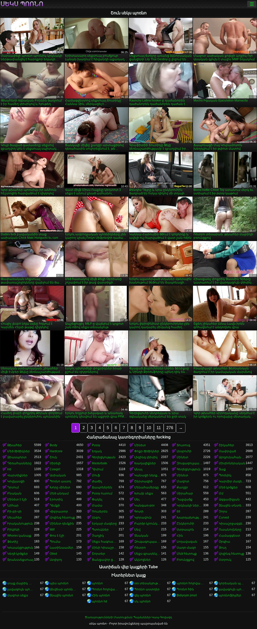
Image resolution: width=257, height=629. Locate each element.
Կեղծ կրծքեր (17, 553)
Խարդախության (190, 517)
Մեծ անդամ (59, 493)
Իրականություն (20, 523)
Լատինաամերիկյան (63, 547)
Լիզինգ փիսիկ (146, 457)
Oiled (53, 553)
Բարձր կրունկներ (147, 523)
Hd (9, 469)
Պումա (55, 541)
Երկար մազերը (104, 523)
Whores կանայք (19, 535)
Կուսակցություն (20, 547)
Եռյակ (97, 451)
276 (169, 428)
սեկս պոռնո (22, 4)
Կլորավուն (143, 517)
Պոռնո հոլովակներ (105, 589)
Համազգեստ (229, 535)
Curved (224, 517)
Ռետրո (140, 547)
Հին (180, 535)
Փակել (97, 499)
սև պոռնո (142, 601)
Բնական (14, 493)
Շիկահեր (226, 445)
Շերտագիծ (143, 481)
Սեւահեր (14, 517)
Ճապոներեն (102, 487)
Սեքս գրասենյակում (147, 553)
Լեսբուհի (184, 451)
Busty (53, 445)
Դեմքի (55, 505)
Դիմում (97, 469)
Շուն (53, 457)
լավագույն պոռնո (20, 589)
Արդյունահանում (232, 457)
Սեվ (137, 529)
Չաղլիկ (98, 535)
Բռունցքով (185, 559)
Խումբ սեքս (143, 493)
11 (159, 428)
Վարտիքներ (17, 475)
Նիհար (13, 505)
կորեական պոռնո (232, 583)
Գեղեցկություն (189, 469)
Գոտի (139, 511)
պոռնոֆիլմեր (230, 595)
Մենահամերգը (146, 487)
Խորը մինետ (60, 487)
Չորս (223, 511)
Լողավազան (187, 541)
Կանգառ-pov (144, 505)
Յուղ (222, 547)
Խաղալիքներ (145, 463)
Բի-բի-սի (14, 511)
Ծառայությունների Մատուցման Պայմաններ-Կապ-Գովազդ (128, 617)
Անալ (138, 469)
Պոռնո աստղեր (147, 589)
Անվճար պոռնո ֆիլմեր (63, 589)
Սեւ (137, 499)
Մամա (97, 505)
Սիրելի (55, 463)
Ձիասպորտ (17, 457)
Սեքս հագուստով (105, 541)
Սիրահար (185, 493)
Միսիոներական (232, 463)
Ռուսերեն (100, 511)
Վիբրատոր (59, 511)
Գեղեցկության (103, 457)
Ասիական (58, 475)
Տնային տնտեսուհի (232, 505)
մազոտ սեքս (17, 595)
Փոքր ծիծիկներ (146, 451)
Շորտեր (98, 553)
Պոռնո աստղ (60, 481)
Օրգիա (224, 541)
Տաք (222, 469)
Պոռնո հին (185, 589)
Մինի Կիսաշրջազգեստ (105, 547)
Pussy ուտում (102, 493)
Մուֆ (96, 475)
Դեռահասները (19, 463)
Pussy (96, 445)
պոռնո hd (99, 601)
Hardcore (56, 451)
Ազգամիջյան (229, 499)
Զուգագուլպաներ (190, 463)
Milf (52, 529)
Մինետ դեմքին (62, 523)
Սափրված (227, 451)
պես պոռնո (59, 583)
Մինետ (140, 445)
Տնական (141, 535)
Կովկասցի (16, 481)
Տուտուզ (183, 445)
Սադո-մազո (186, 547)
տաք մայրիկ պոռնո (20, 583)
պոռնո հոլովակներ (190, 583)
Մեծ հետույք (187, 553)
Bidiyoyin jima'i (187, 595)
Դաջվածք (184, 499)
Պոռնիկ (225, 475)
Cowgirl (55, 469)
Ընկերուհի (185, 523)
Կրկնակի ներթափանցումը (190, 505)
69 (178, 511)
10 (149, 428)
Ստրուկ (225, 559)
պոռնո (97, 583)
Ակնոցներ (142, 559)
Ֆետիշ (12, 541)
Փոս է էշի (57, 535)
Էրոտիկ (56, 499)
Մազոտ (183, 481)
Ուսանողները (230, 529)
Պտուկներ (100, 529)
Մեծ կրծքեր (228, 487)
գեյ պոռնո (142, 595)
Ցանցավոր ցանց (105, 559)
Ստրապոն (185, 529)
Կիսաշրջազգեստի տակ (232, 523)
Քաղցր (182, 487)
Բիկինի (13, 529)
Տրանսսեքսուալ (20, 559)
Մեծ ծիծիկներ (18, 451)
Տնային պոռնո (61, 595)
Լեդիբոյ (56, 559)
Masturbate (99, 463)
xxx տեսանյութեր (147, 583)
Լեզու (96, 517)
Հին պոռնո (101, 595)
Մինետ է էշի (17, 499)
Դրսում (13, 487)
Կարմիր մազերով (232, 481)
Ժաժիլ (97, 481)
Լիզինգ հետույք (62, 517)
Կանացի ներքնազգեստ (147, 475)
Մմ (221, 493)
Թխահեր (14, 445)
